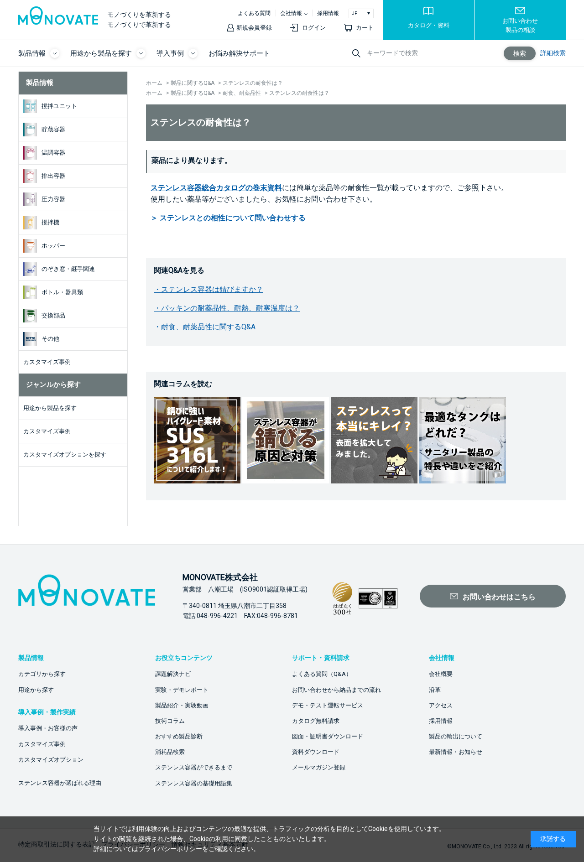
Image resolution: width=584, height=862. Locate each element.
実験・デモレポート (182, 689)
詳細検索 (553, 53)
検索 (519, 53)
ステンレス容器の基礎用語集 (193, 783)
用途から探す (36, 689)
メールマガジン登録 (318, 767)
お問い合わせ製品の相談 (520, 25)
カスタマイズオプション (50, 759)
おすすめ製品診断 (179, 736)
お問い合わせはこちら (499, 596)
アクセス (441, 705)
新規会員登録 (254, 27)
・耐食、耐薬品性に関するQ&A (205, 326)
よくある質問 (254, 13)
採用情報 (328, 13)
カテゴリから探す (42, 673)
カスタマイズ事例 (42, 744)
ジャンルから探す (53, 384)
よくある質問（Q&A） (322, 673)
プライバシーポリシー (170, 848)
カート (365, 27)
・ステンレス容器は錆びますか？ (208, 289)
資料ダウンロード (315, 751)
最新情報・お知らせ (455, 751)
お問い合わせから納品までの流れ (336, 689)
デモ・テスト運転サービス (327, 705)
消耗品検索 (170, 751)
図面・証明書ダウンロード (327, 736)
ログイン (314, 27)
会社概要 (441, 673)
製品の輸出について (455, 736)
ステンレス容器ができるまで (193, 767)
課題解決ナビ (173, 673)
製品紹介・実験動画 (182, 705)
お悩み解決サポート (239, 53)
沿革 (435, 689)
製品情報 (39, 82)
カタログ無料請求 (315, 720)
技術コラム (170, 720)
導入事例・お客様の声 (48, 728)
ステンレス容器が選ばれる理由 (59, 782)
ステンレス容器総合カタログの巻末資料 (216, 187)
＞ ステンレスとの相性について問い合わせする (228, 217)
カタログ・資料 (428, 25)
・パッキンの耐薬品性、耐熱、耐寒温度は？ (227, 308)
